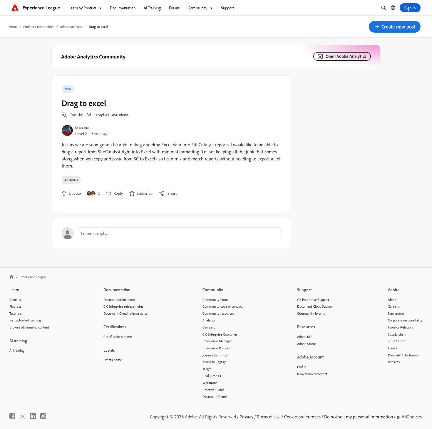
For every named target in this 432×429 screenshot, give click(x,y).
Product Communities (38, 26)
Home (13, 26)
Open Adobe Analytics (346, 56)
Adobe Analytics (71, 26)
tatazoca (82, 127)
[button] (395, 27)
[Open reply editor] (171, 233)
